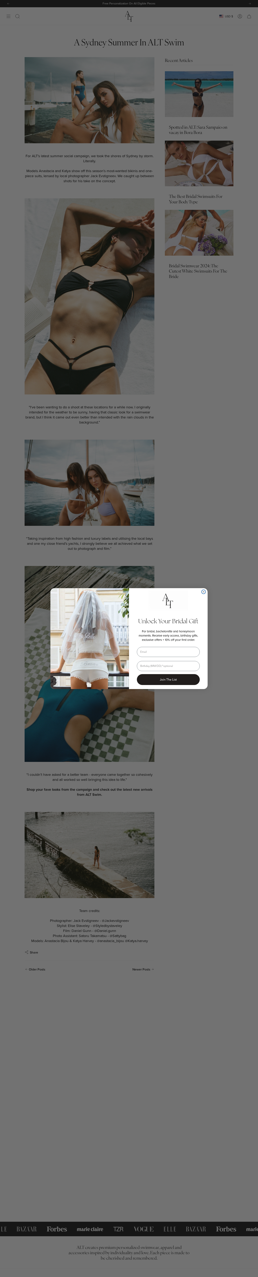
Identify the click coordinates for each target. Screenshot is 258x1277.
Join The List (168, 679)
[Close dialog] (204, 592)
